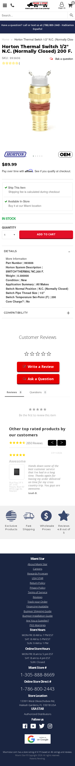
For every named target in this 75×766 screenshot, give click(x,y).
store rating (28, 752)
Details (10, 251)
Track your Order (38, 601)
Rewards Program (37, 573)
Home (5, 39)
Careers (37, 568)
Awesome (17, 461)
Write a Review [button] (41, 366)
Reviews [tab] (12, 392)
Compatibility (16, 312)
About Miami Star (37, 564)
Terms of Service (37, 592)
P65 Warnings (38, 625)
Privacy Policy (37, 587)
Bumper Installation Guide (37, 616)
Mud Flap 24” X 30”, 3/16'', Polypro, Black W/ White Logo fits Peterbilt (16, 487)
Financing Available (37, 606)
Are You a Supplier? (37, 620)
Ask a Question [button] (41, 379)
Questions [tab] (36, 392)
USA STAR (37, 578)
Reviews (37, 597)
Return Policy (37, 583)
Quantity (9, 227)
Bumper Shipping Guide (38, 611)
